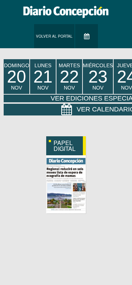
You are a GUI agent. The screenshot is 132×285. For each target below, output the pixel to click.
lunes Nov (42, 76)
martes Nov (69, 76)
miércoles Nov (98, 76)
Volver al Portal (54, 36)
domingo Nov (16, 76)
